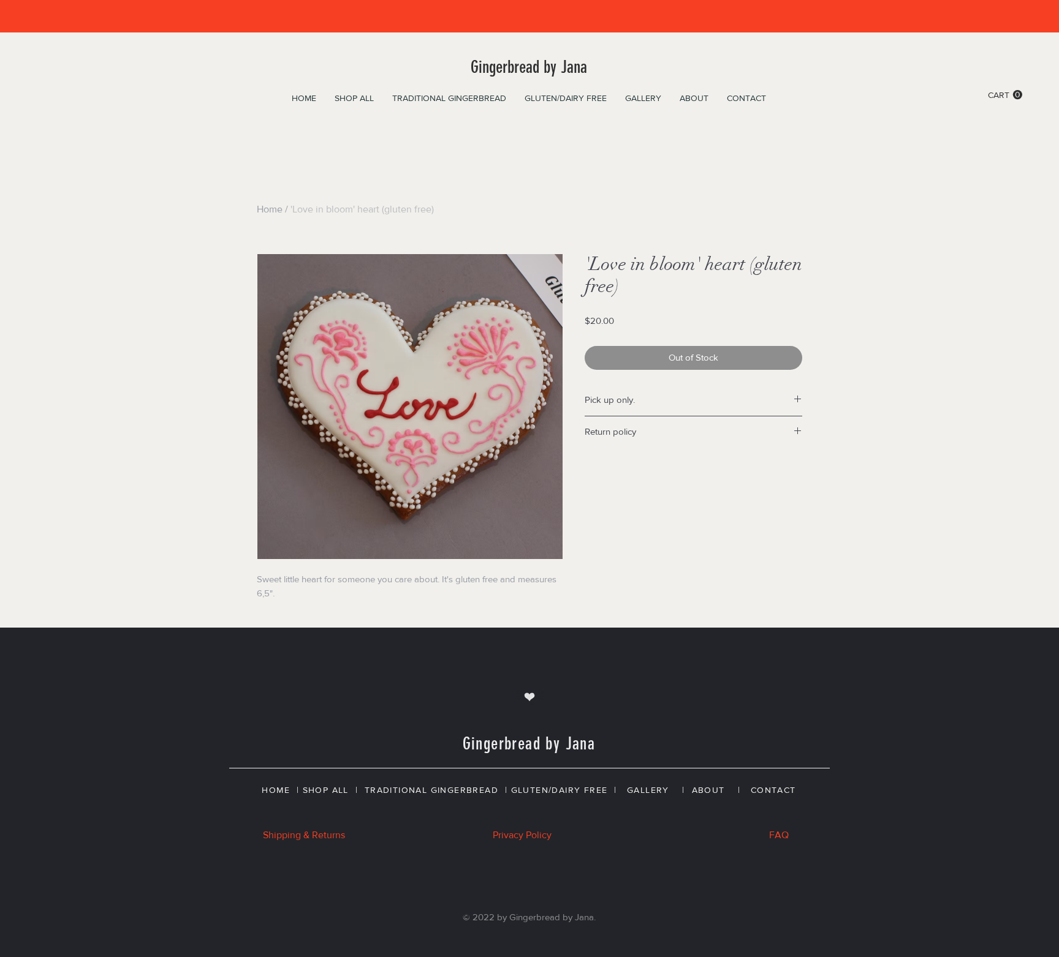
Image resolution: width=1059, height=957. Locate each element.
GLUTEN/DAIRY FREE (559, 790)
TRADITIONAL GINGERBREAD (431, 790)
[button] (1005, 95)
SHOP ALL (326, 790)
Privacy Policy (522, 835)
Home (270, 209)
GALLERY (648, 790)
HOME (276, 790)
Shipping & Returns (304, 835)
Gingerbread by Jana (529, 67)
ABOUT (708, 790)
